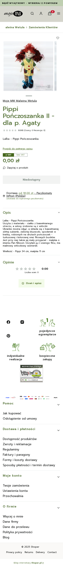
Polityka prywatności (17, 532)
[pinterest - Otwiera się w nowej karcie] (8, 335)
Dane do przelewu (16, 527)
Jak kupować (12, 413)
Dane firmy (10, 521)
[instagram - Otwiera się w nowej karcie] (22, 322)
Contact (52, 552)
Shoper (35, 547)
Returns (29, 552)
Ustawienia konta (15, 490)
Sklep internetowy (27, 563)
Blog (6, 537)
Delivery (40, 552)
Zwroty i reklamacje (17, 444)
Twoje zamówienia (16, 485)
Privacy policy (14, 552)
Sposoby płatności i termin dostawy (29, 465)
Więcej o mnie (13, 516)
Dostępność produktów (20, 439)
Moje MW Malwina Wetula (20, 101)
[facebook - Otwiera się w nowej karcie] (8, 322)
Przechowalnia (13, 496)
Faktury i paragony (16, 454)
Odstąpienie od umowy (20, 418)
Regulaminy (11, 449)
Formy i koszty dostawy (20, 460)
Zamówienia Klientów (43, 27)
